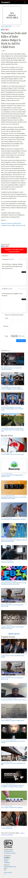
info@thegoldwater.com (10, 866)
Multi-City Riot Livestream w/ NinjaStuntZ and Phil (13, 763)
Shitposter (6, 859)
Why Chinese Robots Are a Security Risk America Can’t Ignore (11, 368)
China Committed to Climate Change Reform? (12, 720)
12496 (12, 259)
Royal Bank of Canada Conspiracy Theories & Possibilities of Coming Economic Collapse (12, 786)
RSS (5, 870)
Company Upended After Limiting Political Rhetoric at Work (12, 475)
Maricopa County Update (7, 562)
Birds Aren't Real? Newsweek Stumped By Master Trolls (12, 605)
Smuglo (6, 860)
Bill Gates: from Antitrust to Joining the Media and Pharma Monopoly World (14, 540)
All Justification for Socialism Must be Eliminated (13, 519)
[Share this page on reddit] (8, 29)
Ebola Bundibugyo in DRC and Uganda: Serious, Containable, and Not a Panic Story (12, 388)
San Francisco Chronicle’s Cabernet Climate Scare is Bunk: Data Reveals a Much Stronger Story (12, 430)
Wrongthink (7, 862)
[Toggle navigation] (25, 2)
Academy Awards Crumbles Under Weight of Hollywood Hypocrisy (12, 627)
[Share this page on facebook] (3, 29)
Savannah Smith (7, 26)
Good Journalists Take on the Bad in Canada (12, 454)
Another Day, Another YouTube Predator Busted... (14, 700)
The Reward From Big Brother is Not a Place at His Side (13, 741)
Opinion (7, 452)
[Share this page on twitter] (2, 29)
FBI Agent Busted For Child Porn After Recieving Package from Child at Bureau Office (13, 583)
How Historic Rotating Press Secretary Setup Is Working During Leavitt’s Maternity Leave (12, 409)
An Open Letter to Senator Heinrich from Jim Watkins (12, 656)
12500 (10, 288)
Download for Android (9, 853)
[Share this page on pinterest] (6, 29)
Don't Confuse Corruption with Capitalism (11, 807)
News (18, 26)
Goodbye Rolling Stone (7, 828)
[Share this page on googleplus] (5, 29)
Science (7, 538)
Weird (7, 495)
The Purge (8, 739)
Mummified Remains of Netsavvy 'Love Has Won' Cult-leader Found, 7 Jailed (13, 497)
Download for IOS (8, 851)
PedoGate (8, 581)
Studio (10, 452)
